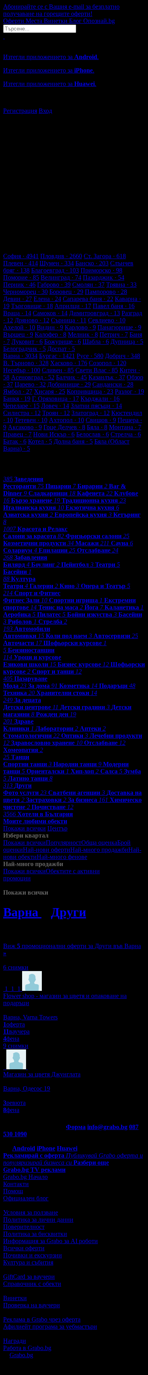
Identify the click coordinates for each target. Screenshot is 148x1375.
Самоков (50, 313)
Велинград (61, 277)
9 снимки (15, 1045)
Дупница (127, 341)
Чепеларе (21, 405)
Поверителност (24, 1226)
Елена (47, 298)
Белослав (92, 434)
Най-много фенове (62, 856)
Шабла (95, 341)
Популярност (63, 842)
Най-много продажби (99, 849)
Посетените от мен (56, 878)
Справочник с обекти (32, 1283)
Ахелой (19, 327)
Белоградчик (24, 348)
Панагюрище (119, 327)
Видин (50, 327)
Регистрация (20, 110)
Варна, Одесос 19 (26, 1088)
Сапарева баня (88, 298)
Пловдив (61, 256)
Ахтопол (66, 420)
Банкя (16, 398)
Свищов (101, 420)
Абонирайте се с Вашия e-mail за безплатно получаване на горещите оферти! (61, 10)
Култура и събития (28, 1262)
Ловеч (55, 405)
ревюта (14, 1102)
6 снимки (15, 967)
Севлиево (107, 320)
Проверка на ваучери (31, 1305)
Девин (17, 298)
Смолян (88, 284)
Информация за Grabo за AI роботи (50, 1241)
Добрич (122, 355)
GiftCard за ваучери (29, 1276)
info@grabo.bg (107, 1127)
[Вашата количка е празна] (4, 36)
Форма (76, 1127)
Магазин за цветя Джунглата (42, 1074)
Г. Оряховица (55, 398)
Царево (30, 384)
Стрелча (126, 434)
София (21, 256)
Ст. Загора (105, 256)
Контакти (16, 1184)
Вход (45, 110)
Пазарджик (103, 277)
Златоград (90, 412)
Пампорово (106, 291)
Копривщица (90, 391)
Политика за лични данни (38, 1219)
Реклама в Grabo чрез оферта (42, 1319)
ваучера (16, 1031)
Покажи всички (24, 828)
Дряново (32, 320)
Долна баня (73, 441)
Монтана (125, 427)
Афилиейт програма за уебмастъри (50, 1326)
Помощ (13, 1191)
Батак (14, 441)
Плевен (20, 263)
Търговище (32, 306)
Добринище (69, 384)
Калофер (50, 334)
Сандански (112, 384)
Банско (92, 263)
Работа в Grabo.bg (27, 1348)
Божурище (62, 341)
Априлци (72, 306)
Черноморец (25, 291)
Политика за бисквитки (35, 1233)
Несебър (21, 370)
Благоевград (55, 270)
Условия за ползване (30, 1212)
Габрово (54, 284)
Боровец (66, 291)
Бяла (97, 427)
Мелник (83, 334)
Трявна (121, 284)
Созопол (107, 363)
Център (57, 828)
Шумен (56, 263)
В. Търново (26, 363)
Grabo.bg (21, 1355)
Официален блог (26, 1198)
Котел (40, 441)
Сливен (58, 370)
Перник (19, 284)
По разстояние (106, 856)
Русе (90, 355)
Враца (17, 313)
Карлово (80, 327)
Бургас (57, 355)
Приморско (101, 270)
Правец (17, 434)
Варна (20, 355)
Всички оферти (24, 1248)
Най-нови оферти (46, 849)
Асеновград (32, 377)
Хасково (68, 363)
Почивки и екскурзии (32, 1255)
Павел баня (114, 306)
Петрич (113, 334)
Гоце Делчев (64, 427)
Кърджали (100, 398)
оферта (14, 1024)
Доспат (61, 348)
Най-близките (47, 885)
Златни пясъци (96, 405)
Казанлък (106, 377)
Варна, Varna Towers (30, 1017)
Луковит (27, 341)
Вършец (18, 334)
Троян (56, 412)
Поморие (21, 277)
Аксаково (25, 427)
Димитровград (94, 313)
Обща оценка (99, 842)
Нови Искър (54, 434)
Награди (14, 1340)
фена (11, 1038)
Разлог (129, 391)
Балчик (71, 377)
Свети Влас (96, 370)
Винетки (15, 1298)
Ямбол (17, 391)
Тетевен (31, 420)
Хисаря (49, 391)
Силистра (22, 412)
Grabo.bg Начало (25, 1176)
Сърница (68, 320)
